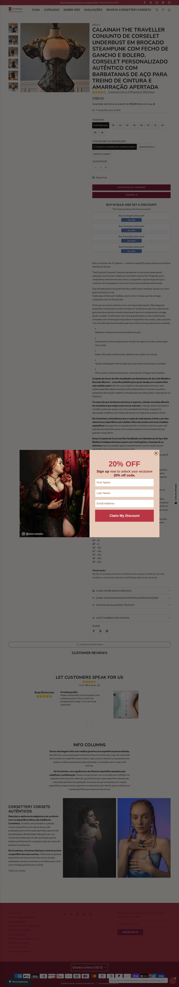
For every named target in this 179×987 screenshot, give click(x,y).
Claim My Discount (124, 516)
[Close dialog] (156, 453)
